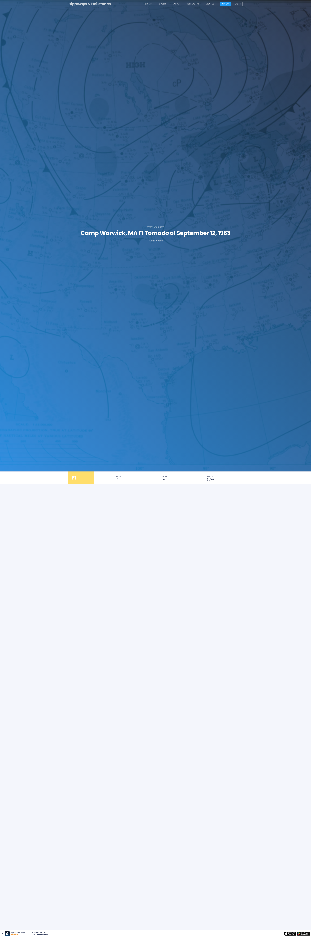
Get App (225, 4)
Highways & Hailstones (89, 4)
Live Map (177, 4)
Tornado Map (193, 4)
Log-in (238, 4)
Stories (148, 4)
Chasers (162, 4)
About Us (210, 4)
